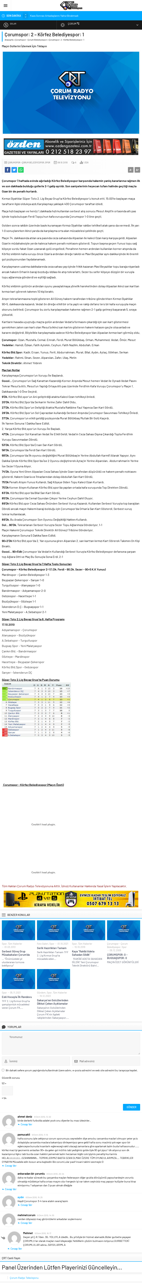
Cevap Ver (26, 1124)
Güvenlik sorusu (11, 1077)
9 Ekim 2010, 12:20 (42, 1116)
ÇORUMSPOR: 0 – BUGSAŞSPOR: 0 (117, 956)
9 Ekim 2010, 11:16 (40, 1134)
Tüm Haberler (15, 943)
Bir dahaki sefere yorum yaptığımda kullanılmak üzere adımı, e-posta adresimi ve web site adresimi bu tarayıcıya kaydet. (72, 1070)
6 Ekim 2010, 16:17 (43, 1233)
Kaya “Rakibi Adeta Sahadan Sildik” (83, 953)
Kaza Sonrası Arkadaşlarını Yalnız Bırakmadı (54, 15)
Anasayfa (9, 39)
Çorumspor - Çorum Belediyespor (31, 39)
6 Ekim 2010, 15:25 (34, 1197)
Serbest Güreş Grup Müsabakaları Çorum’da (16, 953)
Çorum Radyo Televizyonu (24, 1277)
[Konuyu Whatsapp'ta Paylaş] (21, 170)
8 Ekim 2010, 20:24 (55, 1173)
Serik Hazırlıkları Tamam (51, 948)
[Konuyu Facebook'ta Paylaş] (7, 170)
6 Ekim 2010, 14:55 (45, 1215)
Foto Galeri (42, 943)
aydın (21, 1197)
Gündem (41, 992)
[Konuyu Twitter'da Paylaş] (14, 170)
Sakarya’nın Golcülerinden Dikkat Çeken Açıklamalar (52, 1002)
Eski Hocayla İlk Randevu (17, 997)
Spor (47, 162)
